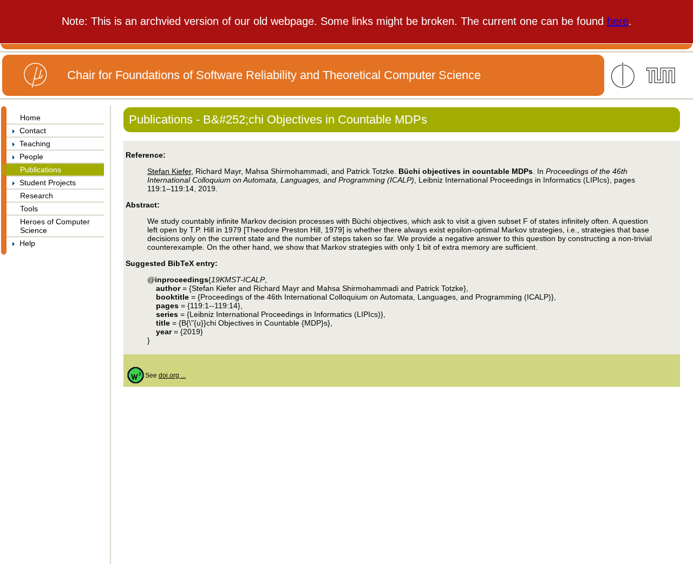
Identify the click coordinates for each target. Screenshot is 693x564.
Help (25, 243)
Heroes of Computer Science (55, 226)
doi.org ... (172, 375)
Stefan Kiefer (169, 171)
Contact (30, 130)
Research (36, 195)
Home (30, 117)
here (618, 21)
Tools (29, 208)
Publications (40, 169)
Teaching (32, 143)
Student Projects (45, 182)
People (29, 156)
